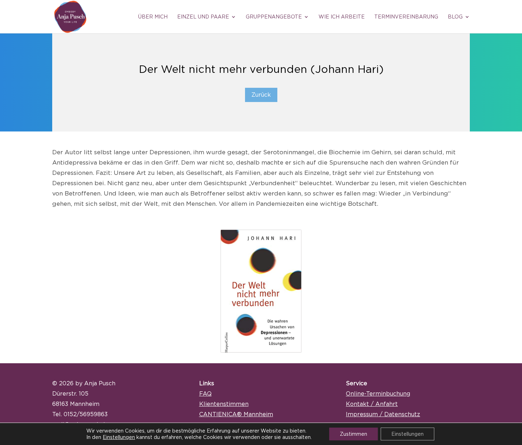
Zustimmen (353, 433)
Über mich (153, 16)
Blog (455, 16)
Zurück (261, 94)
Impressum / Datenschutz (383, 414)
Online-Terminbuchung (378, 393)
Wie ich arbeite (342, 16)
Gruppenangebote (274, 16)
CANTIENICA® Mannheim (236, 414)
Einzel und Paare (203, 16)
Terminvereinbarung (406, 16)
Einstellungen (119, 437)
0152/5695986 (84, 414)
